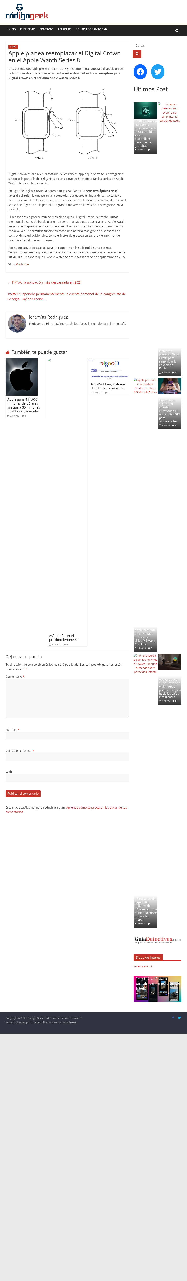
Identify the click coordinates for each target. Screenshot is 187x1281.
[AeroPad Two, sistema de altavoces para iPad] (109, 360)
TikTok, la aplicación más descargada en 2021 (44, 282)
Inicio (12, 29)
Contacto (46, 29)
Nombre (13, 730)
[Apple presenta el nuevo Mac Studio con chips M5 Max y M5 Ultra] (145, 380)
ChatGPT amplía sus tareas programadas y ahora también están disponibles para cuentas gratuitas (146, 133)
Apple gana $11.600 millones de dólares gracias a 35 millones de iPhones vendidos (23, 405)
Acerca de (64, 29)
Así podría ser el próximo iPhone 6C (64, 637)
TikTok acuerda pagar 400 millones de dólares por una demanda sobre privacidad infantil (146, 909)
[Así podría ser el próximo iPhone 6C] (67, 360)
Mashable (22, 264)
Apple (13, 46)
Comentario (15, 677)
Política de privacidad (91, 29)
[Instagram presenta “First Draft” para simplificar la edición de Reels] (169, 104)
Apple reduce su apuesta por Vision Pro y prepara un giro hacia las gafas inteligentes (170, 688)
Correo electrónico (20, 751)
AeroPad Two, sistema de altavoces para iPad (108, 386)
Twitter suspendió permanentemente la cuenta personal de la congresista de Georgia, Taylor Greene (66, 296)
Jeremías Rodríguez (164, 992)
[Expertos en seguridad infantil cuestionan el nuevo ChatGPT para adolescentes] (169, 380)
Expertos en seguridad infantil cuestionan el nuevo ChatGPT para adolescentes (169, 410)
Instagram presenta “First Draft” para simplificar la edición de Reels (169, 359)
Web (9, 772)
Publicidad (27, 29)
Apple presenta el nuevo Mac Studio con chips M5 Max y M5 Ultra (145, 637)
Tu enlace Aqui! (143, 966)
